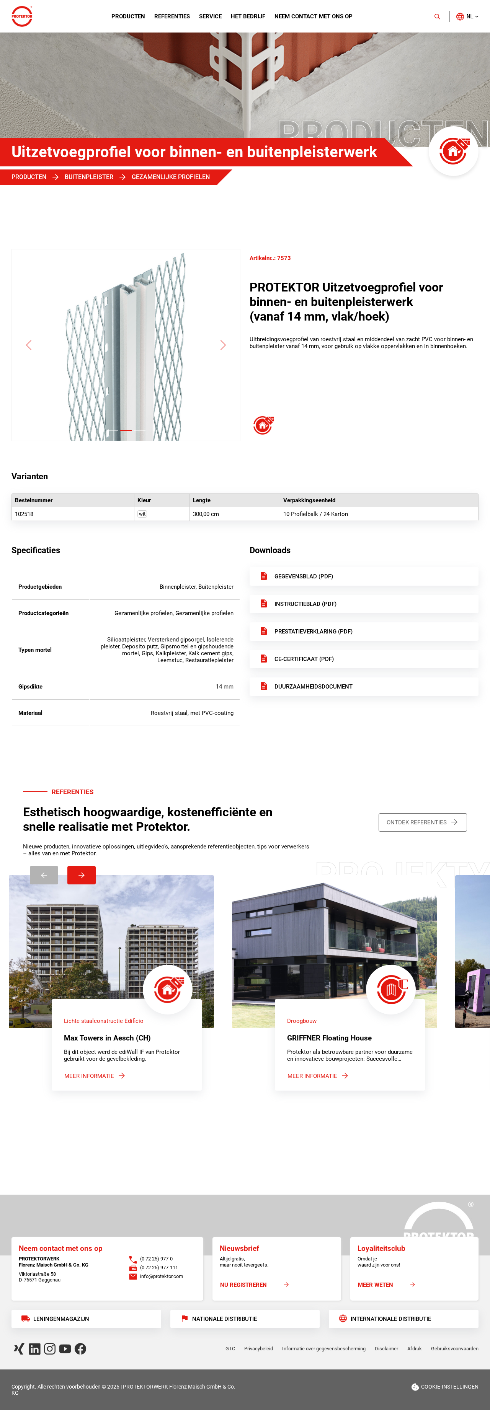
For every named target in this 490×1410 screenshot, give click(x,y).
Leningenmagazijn (61, 1319)
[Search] (437, 16)
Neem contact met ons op (313, 16)
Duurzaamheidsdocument (313, 686)
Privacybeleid (258, 1348)
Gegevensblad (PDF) (303, 576)
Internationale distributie (391, 1319)
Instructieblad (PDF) (305, 604)
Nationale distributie (224, 1319)
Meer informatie (89, 1076)
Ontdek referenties (417, 822)
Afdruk (414, 1348)
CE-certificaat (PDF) (304, 659)
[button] (467, 16)
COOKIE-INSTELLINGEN (450, 1387)
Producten (128, 16)
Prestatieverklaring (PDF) (313, 631)
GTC (230, 1348)
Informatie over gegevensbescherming (324, 1348)
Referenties (172, 16)
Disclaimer (386, 1348)
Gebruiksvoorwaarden (455, 1348)
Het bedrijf (248, 16)
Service (210, 16)
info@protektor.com (161, 1276)
